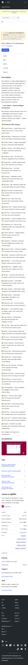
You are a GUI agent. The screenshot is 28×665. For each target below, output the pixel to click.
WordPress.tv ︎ (6, 621)
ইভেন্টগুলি (16, 616)
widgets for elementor (20, 548)
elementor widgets (21, 545)
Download (5, 50)
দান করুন (17, 618)
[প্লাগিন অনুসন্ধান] (18, 17)
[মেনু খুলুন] (25, 2)
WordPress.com (7, 626)
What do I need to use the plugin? (11, 471)
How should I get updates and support (7, 487)
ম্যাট (3, 629)
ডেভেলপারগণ (4, 618)
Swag (17, 621)
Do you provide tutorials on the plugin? (8, 476)
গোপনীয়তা (4, 608)
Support (5, 72)
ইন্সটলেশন (5, 64)
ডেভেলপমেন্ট (5, 68)
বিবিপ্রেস (4, 632)
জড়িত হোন (17, 613)
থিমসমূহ (16, 602)
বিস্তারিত (5, 56)
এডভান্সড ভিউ (4, 553)
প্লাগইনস (17, 605)
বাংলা (6, 641)
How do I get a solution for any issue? (8, 481)
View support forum (7, 576)
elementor (23, 535)
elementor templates (21, 542)
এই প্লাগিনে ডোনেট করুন (7, 590)
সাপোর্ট (3, 616)
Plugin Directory (6, 7)
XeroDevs (10, 46)
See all (24, 564)
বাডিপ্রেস (4, 634)
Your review (5, 564)
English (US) (23, 532)
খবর (2, 602)
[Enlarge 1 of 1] (24, 443)
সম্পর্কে (3, 600)
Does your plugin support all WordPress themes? (9, 465)
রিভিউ (4, 60)
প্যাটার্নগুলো (17, 608)
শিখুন (3, 613)
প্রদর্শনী (16, 600)
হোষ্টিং (3, 605)
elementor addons (21, 539)
